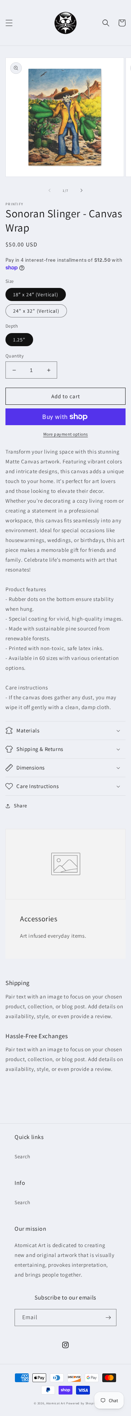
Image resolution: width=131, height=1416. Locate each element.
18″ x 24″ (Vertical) (35, 294)
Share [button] (20, 805)
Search (23, 1156)
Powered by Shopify (81, 1403)
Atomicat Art (55, 1403)
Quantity (14, 356)
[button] (9, 23)
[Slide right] (82, 190)
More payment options (65, 434)
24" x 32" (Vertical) (36, 311)
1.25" (19, 339)
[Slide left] (49, 190)
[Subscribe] (108, 1317)
